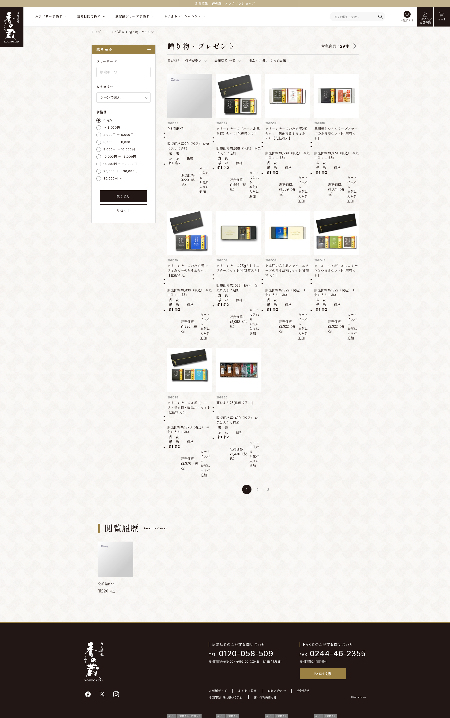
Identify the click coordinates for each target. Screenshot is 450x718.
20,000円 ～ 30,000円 (120, 171)
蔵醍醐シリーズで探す (132, 16)
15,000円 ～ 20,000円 (120, 164)
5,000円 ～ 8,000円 (118, 142)
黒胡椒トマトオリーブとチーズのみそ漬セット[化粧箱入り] (336, 133)
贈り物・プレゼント (143, 32)
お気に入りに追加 (204, 187)
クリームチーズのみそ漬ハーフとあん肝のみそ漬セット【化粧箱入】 (189, 270)
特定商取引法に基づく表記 (225, 697)
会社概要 (303, 690)
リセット (123, 210)
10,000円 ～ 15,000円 (119, 156)
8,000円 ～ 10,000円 (119, 149)
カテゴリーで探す (48, 16)
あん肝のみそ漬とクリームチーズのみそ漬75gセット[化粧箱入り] (287, 270)
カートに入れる (204, 173)
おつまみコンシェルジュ (182, 16)
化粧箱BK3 (175, 129)
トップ (96, 32)
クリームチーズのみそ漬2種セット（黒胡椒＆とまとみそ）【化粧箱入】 (286, 133)
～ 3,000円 (111, 127)
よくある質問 (247, 690)
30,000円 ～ (112, 178)
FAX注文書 (322, 673)
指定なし (109, 120)
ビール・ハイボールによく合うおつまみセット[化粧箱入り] (336, 270)
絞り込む (123, 196)
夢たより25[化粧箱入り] (234, 403)
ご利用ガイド (218, 690)
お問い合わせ (276, 690)
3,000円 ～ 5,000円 (118, 135)
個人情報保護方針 (265, 697)
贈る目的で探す (89, 16)
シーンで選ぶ (114, 32)
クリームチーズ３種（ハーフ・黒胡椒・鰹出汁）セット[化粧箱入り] (189, 407)
